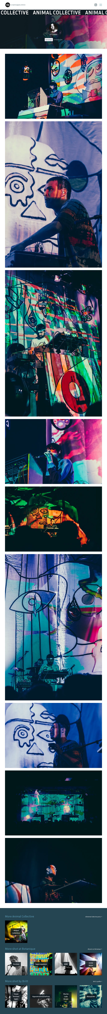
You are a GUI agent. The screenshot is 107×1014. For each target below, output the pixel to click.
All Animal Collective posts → (93, 917)
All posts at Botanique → (95, 949)
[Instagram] (95, 5)
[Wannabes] (7, 5)
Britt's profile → (97, 981)
